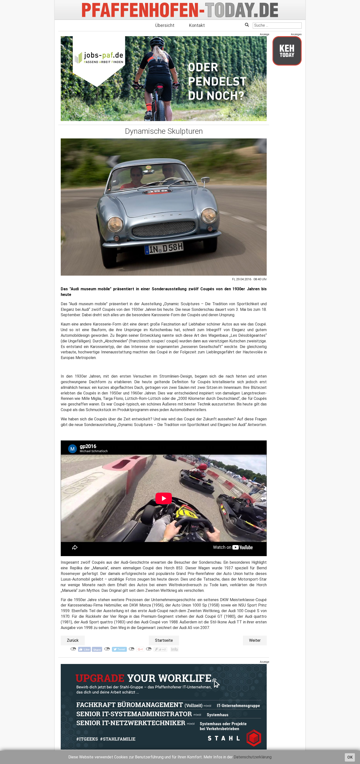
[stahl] (164, 706)
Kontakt (197, 25)
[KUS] (164, 78)
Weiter (255, 640)
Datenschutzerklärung (253, 757)
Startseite (164, 640)
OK (350, 757)
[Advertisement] (287, 142)
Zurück (73, 640)
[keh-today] (287, 50)
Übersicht (164, 25)
